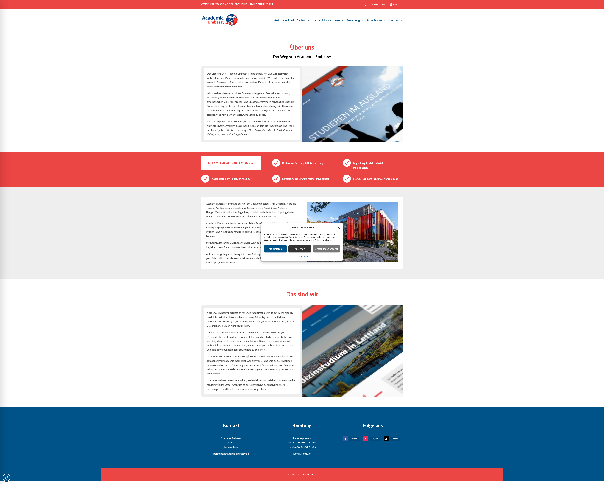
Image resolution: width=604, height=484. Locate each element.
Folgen (354, 438)
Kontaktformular (302, 453)
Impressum (303, 256)
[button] (338, 227)
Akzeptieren (275, 249)
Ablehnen (300, 249)
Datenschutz (309, 474)
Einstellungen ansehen (326, 249)
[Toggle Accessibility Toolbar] (6, 477)
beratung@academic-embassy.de (231, 453)
